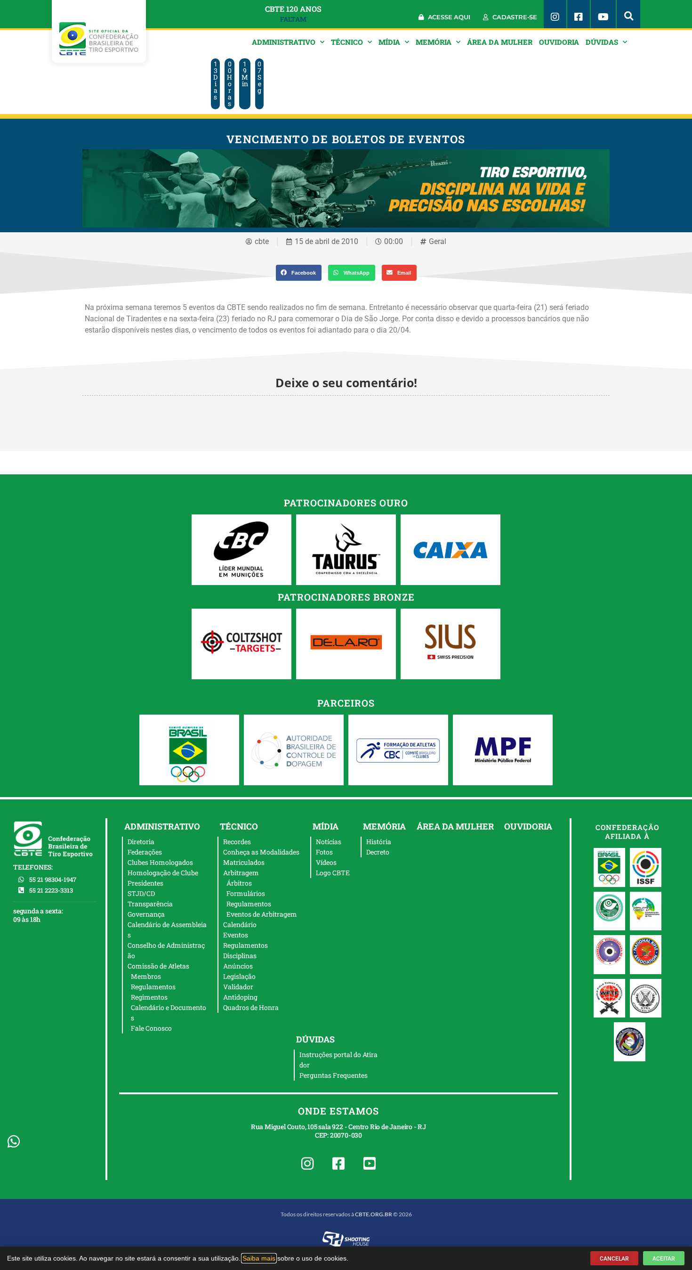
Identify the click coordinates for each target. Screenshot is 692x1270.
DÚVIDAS (602, 42)
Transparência (150, 903)
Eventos (235, 934)
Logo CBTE (333, 872)
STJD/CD (141, 893)
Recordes (237, 841)
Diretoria (141, 841)
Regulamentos (153, 986)
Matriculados (244, 862)
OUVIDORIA (559, 42)
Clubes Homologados (160, 862)
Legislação (239, 976)
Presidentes (145, 883)
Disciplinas (240, 955)
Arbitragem (241, 872)
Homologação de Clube (163, 872)
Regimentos (149, 997)
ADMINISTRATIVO (283, 42)
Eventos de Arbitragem (261, 914)
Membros (146, 976)
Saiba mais (258, 1258)
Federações (145, 851)
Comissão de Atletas (158, 965)
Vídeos (326, 862)
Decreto (377, 851)
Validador (238, 986)
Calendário (240, 924)
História (378, 841)
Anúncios (238, 965)
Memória (433, 42)
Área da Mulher (499, 42)
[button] (628, 14)
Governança (146, 914)
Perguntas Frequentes (333, 1075)
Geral (437, 241)
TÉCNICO (347, 42)
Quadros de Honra (251, 1007)
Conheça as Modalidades (261, 851)
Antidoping (240, 997)
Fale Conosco (151, 1028)
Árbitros (239, 883)
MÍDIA (389, 42)
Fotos (324, 851)
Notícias (328, 841)
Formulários (245, 893)
